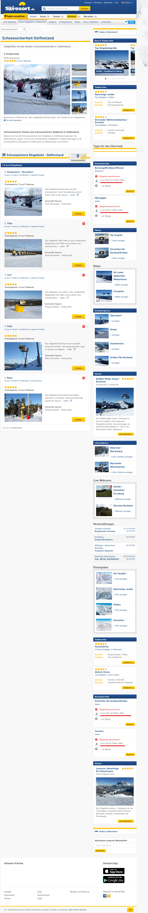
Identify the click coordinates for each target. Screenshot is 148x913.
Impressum (9, 895)
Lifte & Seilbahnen (90, 22)
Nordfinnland (24, 175)
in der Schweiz (113, 675)
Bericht (129, 191)
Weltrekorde (108, 2)
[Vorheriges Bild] (97, 62)
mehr (73, 195)
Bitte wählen (88, 16)
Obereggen (100, 198)
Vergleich (52, 22)
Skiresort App (110, 863)
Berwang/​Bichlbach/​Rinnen (109, 168)
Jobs (116, 2)
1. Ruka (8, 378)
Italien (97, 201)
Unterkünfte (106, 22)
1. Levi (7, 275)
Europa (7, 175)
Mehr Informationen (78, 910)
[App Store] (113, 874)
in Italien (110, 97)
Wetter (77, 22)
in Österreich (112, 125)
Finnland (14, 175)
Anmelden (100, 851)
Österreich (99, 171)
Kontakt (7, 892)
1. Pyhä (8, 326)
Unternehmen (43, 895)
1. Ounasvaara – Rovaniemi (18, 172)
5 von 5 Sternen (23, 61)
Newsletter (97, 2)
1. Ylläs (8, 223)
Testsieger (88, 2)
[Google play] (113, 882)
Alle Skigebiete (10, 22)
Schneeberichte (65, 22)
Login (39, 898)
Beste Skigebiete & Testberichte (32, 22)
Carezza (99, 731)
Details (78, 213)
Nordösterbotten (36, 381)
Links (39, 892)
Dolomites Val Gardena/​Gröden (111, 701)
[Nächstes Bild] (133, 62)
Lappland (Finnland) (37, 175)
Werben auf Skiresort (79, 892)
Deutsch (128, 2)
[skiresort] (20, 7)
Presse (7, 898)
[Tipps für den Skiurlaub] (130, 22)
